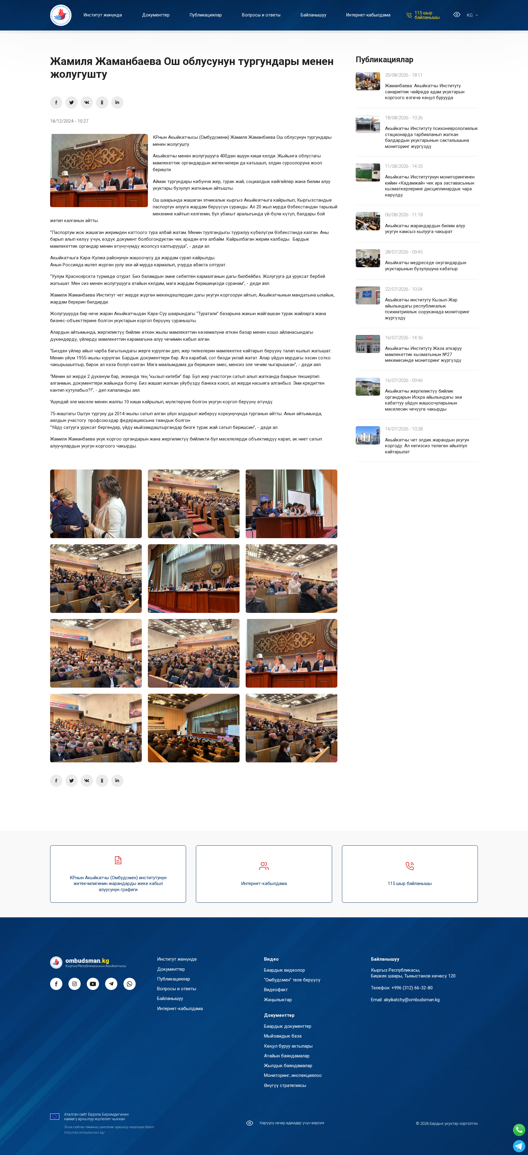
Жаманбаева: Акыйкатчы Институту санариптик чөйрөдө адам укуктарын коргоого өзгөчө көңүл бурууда (424, 91)
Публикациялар (206, 15)
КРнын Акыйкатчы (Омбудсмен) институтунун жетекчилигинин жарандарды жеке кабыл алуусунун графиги (118, 883)
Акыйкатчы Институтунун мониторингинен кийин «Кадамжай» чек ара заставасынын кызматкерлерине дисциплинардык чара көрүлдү (430, 186)
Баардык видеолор (284, 970)
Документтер (156, 15)
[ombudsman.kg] (61, 15)
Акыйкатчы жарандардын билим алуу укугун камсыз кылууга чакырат (425, 228)
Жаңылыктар (278, 999)
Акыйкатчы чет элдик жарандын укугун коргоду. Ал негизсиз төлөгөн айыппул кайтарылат (427, 445)
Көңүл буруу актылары (288, 1046)
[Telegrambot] (519, 1146)
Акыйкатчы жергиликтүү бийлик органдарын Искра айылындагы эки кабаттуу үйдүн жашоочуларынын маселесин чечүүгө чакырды (423, 400)
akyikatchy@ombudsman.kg (412, 999)
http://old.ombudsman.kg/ (84, 1133)
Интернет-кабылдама (368, 15)
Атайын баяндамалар (287, 1056)
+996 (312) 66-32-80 (412, 988)
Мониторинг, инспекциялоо (293, 1075)
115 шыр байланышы (427, 15)
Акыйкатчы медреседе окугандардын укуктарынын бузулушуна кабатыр (425, 266)
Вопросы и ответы (261, 15)
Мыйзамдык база (283, 1036)
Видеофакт (276, 989)
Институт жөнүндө (103, 15)
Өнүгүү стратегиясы (285, 1085)
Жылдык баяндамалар (288, 1065)
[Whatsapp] (519, 1130)
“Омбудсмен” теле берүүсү (292, 980)
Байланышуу (313, 15)
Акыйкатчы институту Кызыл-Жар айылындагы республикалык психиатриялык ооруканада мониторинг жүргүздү (427, 309)
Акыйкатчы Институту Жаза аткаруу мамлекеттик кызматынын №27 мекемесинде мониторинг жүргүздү (423, 354)
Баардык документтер (287, 1026)
